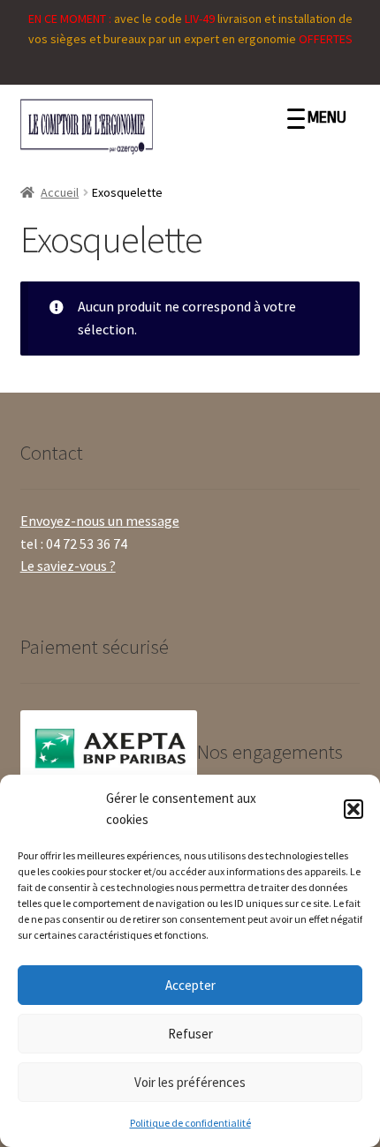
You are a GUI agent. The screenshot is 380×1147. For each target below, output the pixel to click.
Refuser (190, 1033)
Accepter (190, 985)
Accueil (60, 192)
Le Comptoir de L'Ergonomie (155, 126)
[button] (353, 809)
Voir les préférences (190, 1082)
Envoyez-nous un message (99, 520)
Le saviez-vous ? (68, 565)
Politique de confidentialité (190, 1122)
